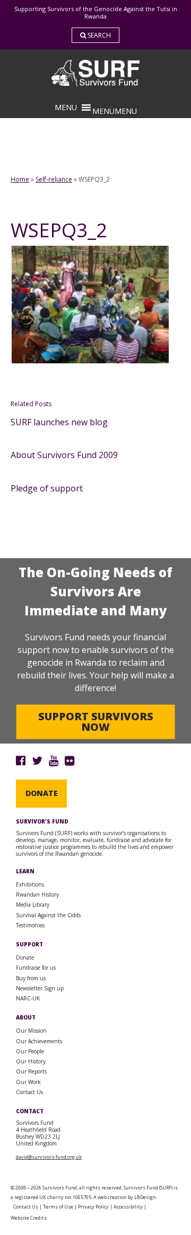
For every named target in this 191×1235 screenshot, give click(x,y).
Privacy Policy (93, 1206)
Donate (41, 793)
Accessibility (128, 1206)
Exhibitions (30, 884)
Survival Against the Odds (48, 915)
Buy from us (31, 978)
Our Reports (31, 1071)
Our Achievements (39, 1041)
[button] (114, 111)
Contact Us (29, 1092)
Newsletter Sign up (40, 988)
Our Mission (31, 1030)
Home (20, 179)
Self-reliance (54, 179)
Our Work (28, 1082)
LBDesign (145, 1197)
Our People (30, 1051)
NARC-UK (28, 998)
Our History (31, 1061)
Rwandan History (37, 894)
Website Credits (29, 1217)
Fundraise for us (36, 967)
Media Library (32, 904)
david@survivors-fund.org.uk (49, 1156)
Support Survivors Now (95, 721)
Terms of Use (58, 1206)
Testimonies (30, 925)
